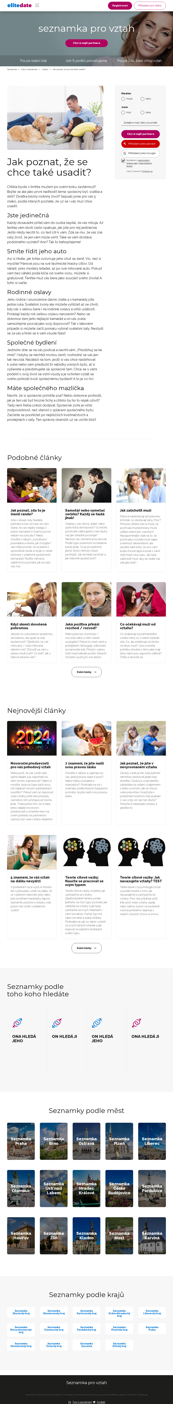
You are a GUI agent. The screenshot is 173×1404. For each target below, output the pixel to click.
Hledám (126, 93)
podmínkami (144, 160)
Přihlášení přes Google (141, 153)
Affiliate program (118, 1395)
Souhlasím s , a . (139, 163)
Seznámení (42, 1395)
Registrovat (120, 5)
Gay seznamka (103, 1395)
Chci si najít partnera (86, 43)
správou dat (131, 163)
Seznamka (12, 69)
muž (128, 112)
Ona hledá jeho (55, 1395)
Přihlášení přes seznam (141, 143)
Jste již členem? (139, 171)
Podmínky (132, 1395)
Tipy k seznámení (29, 69)
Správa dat (143, 1395)
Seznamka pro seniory (85, 1395)
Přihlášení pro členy (150, 5)
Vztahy (45, 69)
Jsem (124, 107)
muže (129, 98)
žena (148, 112)
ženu (148, 98)
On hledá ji (68, 1395)
